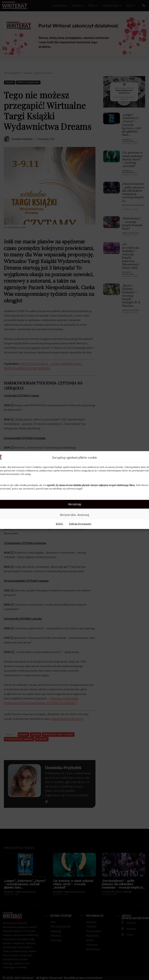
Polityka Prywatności (80, 523)
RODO (59, 523)
